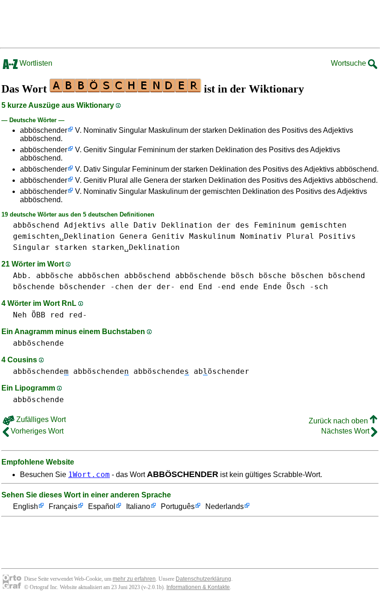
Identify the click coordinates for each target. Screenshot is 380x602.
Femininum (275, 225)
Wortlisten (35, 63)
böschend (346, 275)
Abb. (22, 275)
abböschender (43, 130)
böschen (307, 275)
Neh (20, 314)
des (242, 225)
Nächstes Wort (346, 431)
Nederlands (224, 506)
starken (71, 247)
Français (63, 506)
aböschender (221, 371)
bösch (242, 275)
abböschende (200, 275)
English (25, 506)
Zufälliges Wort (40, 419)
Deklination (186, 225)
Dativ (145, 225)
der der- (156, 286)
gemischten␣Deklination (64, 236)
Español (101, 506)
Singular (31, 247)
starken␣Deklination (136, 247)
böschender (82, 286)
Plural (300, 236)
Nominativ (261, 236)
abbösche (54, 275)
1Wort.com (89, 474)
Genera (133, 236)
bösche (272, 275)
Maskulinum (212, 236)
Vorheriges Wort (36, 431)
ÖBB (38, 314)
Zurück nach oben (339, 421)
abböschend (36, 225)
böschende (34, 286)
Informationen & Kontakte (198, 587)
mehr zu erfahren (134, 579)
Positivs (337, 236)
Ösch (295, 286)
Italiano (138, 506)
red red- (68, 314)
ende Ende (261, 286)
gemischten (323, 225)
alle (119, 225)
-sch (319, 286)
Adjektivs (85, 225)
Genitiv (168, 236)
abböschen (99, 275)
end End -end (207, 286)
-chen (121, 286)
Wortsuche (349, 63)
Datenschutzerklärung (203, 579)
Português (178, 506)
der (224, 225)
